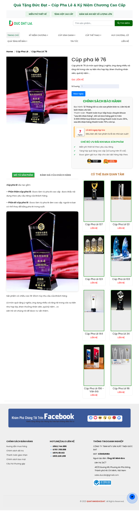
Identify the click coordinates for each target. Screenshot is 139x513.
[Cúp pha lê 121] (121, 190)
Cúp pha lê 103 (121, 279)
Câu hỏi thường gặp (15, 463)
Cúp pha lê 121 (121, 224)
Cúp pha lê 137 (94, 224)
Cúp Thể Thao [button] (92, 35)
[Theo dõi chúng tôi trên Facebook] (69, 418)
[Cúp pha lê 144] (94, 301)
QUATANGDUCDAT (96, 501)
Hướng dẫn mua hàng (16, 446)
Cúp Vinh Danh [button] (66, 35)
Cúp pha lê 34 (121, 333)
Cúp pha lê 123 (94, 279)
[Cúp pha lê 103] (121, 248)
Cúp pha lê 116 (121, 388)
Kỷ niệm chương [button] (37, 35)
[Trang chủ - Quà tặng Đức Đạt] (20, 23)
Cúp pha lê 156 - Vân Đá (94, 390)
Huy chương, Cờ (120, 35)
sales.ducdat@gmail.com (107, 475)
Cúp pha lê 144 (94, 333)
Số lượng (76, 86)
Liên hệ (125, 41)
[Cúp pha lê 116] (121, 355)
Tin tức (74, 41)
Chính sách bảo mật (16, 459)
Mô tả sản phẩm (23, 175)
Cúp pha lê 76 (39, 51)
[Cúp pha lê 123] (94, 245)
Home (9, 51)
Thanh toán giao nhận (16, 455)
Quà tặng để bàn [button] (16, 41)
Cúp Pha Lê (22, 51)
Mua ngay (78, 93)
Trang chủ (13, 35)
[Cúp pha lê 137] (94, 191)
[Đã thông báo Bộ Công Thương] (102, 482)
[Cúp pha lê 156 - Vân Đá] (94, 357)
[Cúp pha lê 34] (121, 300)
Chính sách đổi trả (15, 450)
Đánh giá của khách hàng (55, 175)
